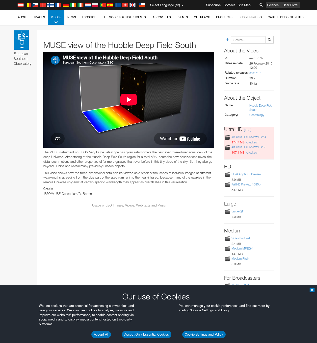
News (71, 17)
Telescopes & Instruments (124, 17)
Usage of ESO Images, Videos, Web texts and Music (129, 205)
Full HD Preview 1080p (246, 184)
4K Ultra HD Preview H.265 (249, 147)
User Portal (290, 5)
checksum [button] (252, 142)
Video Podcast (241, 238)
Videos (56, 17)
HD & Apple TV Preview (246, 174)
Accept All (101, 334)
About (23, 17)
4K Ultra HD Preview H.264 (249, 137)
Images (39, 17)
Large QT (237, 211)
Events (182, 17)
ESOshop (89, 17)
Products (224, 17)
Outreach (202, 17)
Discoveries (161, 17)
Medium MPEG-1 (243, 248)
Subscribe (213, 5)
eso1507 (255, 73)
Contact (229, 5)
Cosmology (256, 115)
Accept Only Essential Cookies (146, 334)
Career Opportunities (286, 17)
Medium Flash (240, 258)
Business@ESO (250, 17)
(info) (247, 130)
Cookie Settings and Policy (204, 334)
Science (273, 5)
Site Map (244, 5)
